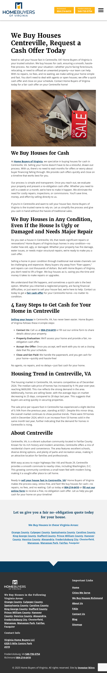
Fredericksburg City (66, 539)
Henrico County (31, 539)
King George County (24, 535)
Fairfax (63, 542)
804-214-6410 (64, 10)
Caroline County (85, 532)
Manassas (33, 542)
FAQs (75, 608)
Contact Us (78, 613)
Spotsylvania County (63, 532)
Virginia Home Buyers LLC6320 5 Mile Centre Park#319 (19, 643)
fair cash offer (35, 293)
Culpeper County (40, 532)
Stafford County (46, 535)
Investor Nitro (86, 667)
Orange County (20, 532)
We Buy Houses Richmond (87, 598)
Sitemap (77, 624)
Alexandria (47, 539)
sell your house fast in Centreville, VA (43, 480)
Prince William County (70, 535)
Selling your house (22, 319)
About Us (77, 603)
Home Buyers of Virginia (28, 161)
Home (75, 587)
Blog (74, 619)
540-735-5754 (85, 10)
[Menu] (100, 10)
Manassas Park (49, 542)
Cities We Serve (81, 592)
